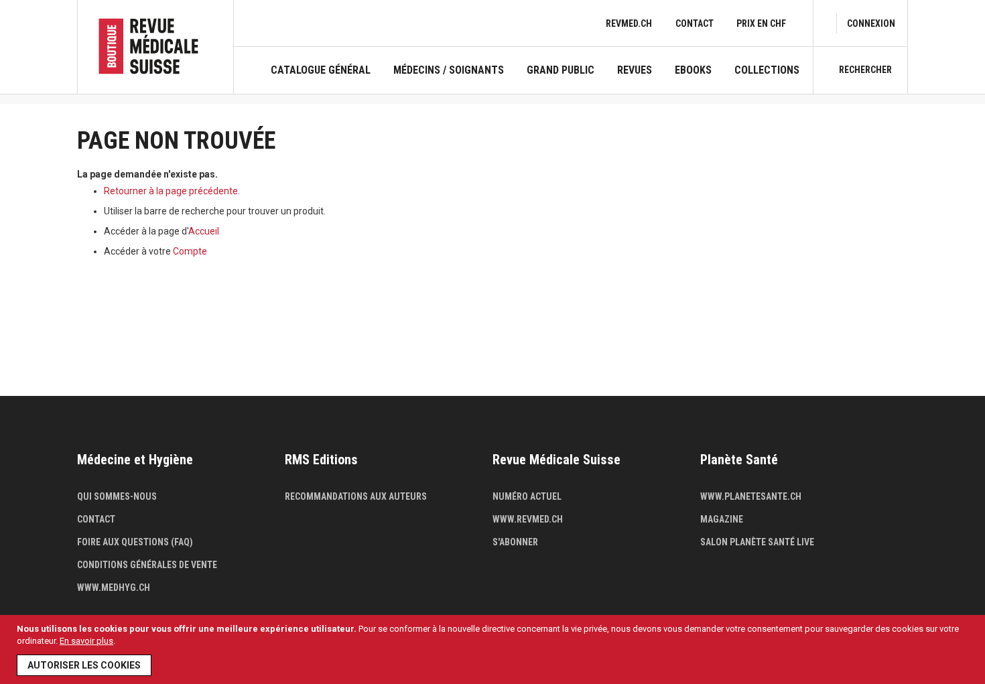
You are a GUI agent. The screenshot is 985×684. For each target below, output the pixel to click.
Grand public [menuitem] (560, 70)
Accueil (203, 231)
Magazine (721, 519)
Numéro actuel (527, 496)
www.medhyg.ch (113, 587)
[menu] (535, 79)
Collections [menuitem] (766, 70)
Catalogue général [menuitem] (321, 70)
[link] (871, 23)
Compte (190, 251)
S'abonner (515, 542)
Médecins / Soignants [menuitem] (448, 70)
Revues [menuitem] (634, 70)
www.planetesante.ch (750, 496)
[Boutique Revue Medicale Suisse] (155, 46)
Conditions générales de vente (147, 564)
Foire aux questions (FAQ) (135, 542)
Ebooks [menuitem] (693, 70)
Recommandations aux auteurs (356, 496)
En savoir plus (86, 641)
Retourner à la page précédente (171, 191)
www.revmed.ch (527, 519)
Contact (694, 23)
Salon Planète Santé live (757, 542)
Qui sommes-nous (117, 496)
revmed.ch (629, 23)
